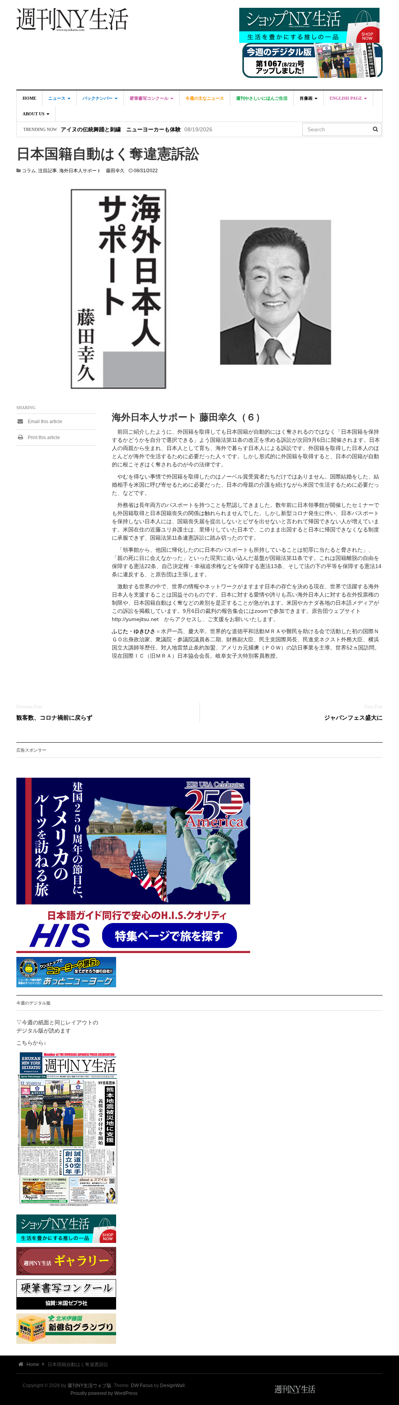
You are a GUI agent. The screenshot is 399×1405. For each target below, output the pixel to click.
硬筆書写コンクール (149, 98)
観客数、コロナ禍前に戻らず (54, 717)
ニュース (57, 98)
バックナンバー (98, 98)
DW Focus (142, 1385)
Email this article (44, 421)
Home (29, 98)
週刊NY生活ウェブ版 (89, 1385)
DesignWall (172, 1385)
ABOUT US (34, 113)
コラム (29, 170)
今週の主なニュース (204, 98)
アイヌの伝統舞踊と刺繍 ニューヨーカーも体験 (121, 129)
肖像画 (307, 98)
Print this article (43, 437)
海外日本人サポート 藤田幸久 (92, 170)
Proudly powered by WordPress (104, 1393)
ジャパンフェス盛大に (353, 717)
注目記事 (47, 170)
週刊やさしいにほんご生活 (262, 98)
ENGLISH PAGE (346, 98)
